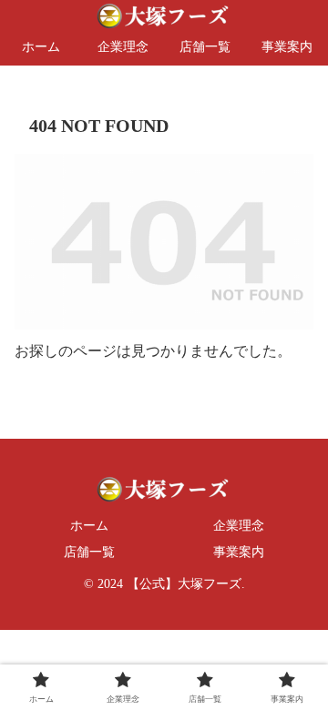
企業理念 (238, 525)
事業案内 (238, 552)
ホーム (89, 525)
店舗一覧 (89, 552)
